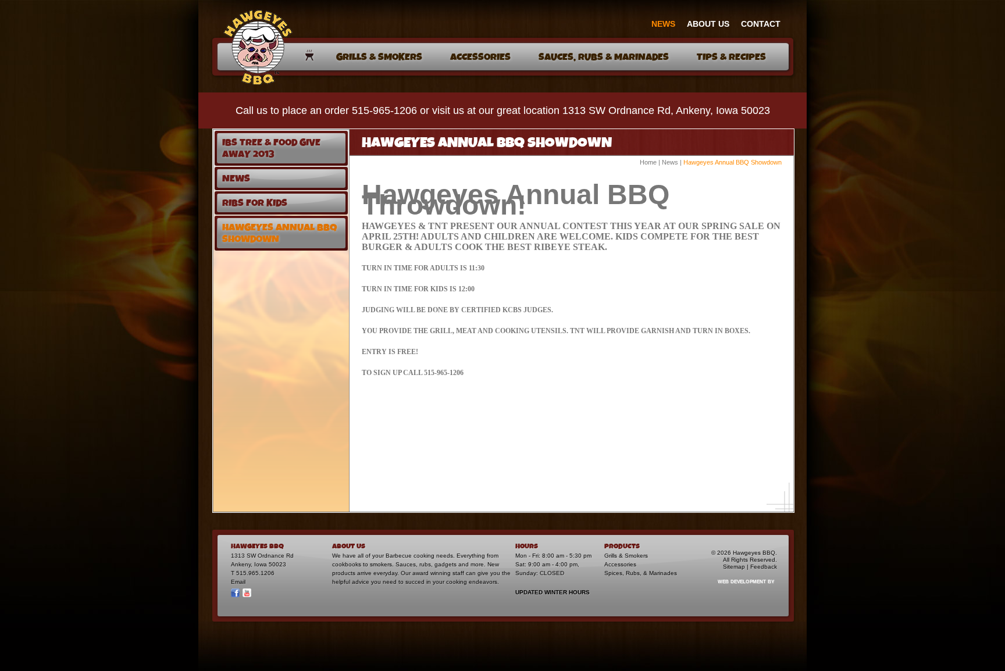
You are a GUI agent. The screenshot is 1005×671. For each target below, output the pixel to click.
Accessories (620, 564)
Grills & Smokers (626, 555)
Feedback (763, 566)
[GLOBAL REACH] (739, 589)
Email (238, 582)
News (670, 162)
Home (648, 162)
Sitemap (734, 566)
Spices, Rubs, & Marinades (640, 573)
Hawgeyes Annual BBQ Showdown (732, 162)
